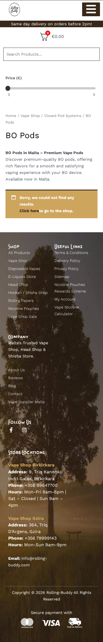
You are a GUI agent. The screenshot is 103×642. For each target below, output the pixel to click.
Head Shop (31, 349)
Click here (29, 210)
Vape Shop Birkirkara (31, 465)
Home (10, 116)
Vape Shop (30, 116)
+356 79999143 (41, 538)
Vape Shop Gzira (26, 518)
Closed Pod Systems (62, 116)
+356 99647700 (41, 485)
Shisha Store (20, 356)
